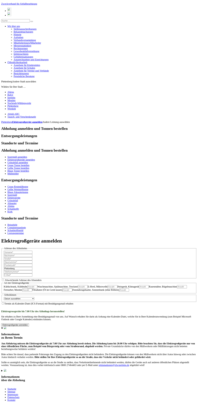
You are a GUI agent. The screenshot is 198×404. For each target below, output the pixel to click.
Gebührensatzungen (23, 56)
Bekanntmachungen (23, 31)
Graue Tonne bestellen (18, 165)
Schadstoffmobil (15, 230)
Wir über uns (13, 26)
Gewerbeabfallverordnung (26, 51)
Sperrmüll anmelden (17, 157)
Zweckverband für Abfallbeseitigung (19, 3)
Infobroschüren (21, 54)
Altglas (10, 206)
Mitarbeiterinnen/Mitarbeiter (27, 43)
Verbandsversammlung (25, 40)
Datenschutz (13, 397)
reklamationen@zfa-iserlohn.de (114, 365)
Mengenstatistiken (22, 45)
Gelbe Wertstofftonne (17, 189)
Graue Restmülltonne (17, 186)
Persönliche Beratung (24, 76)
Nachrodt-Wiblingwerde (19, 103)
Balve (10, 95)
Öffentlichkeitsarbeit (17, 62)
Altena (10, 92)
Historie (17, 34)
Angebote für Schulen (24, 68)
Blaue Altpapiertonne (17, 192)
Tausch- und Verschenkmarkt (21, 116)
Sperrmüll (12, 195)
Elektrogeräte (13, 197)
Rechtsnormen (21, 48)
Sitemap (11, 391)
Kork (10, 211)
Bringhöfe (12, 224)
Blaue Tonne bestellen (18, 171)
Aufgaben (18, 37)
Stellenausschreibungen (25, 29)
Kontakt (11, 400)
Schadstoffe (13, 209)
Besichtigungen (21, 73)
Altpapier (12, 203)
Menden (11, 100)
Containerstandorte (16, 227)
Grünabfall (12, 200)
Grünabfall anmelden (17, 162)
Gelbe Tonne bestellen (18, 168)
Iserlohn (11, 97)
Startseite (11, 389)
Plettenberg (12, 106)
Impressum (12, 394)
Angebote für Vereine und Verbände (31, 70)
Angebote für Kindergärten (27, 65)
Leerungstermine (15, 233)
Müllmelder (13, 173)
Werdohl (11, 108)
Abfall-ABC (13, 114)
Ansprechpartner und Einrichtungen (31, 59)
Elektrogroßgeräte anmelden (27, 122)
